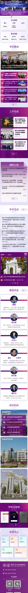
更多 (13, 104)
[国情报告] (23, 517)
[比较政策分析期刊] (14, 517)
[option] (14, 8)
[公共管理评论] (5, 517)
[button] (17, 283)
